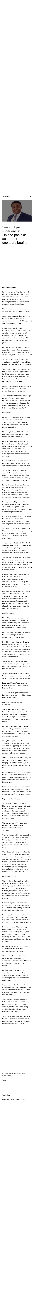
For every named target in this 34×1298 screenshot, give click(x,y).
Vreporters (6, 196)
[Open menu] (30, 196)
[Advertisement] (17, 17)
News (23, 1073)
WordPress (21, 1099)
